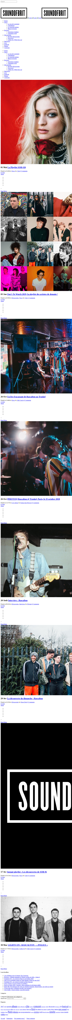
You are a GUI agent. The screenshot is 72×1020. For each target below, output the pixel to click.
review (36, 1012)
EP (61, 1006)
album (14, 1006)
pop (20, 1012)
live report (43, 1009)
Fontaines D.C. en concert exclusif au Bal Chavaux (18, 982)
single (52, 1012)
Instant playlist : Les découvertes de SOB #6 (27, 872)
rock (40, 1012)
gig (12, 1009)
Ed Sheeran (57, 1006)
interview (17, 1009)
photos (15, 1012)
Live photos (15, 503)
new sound (62, 1009)
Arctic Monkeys (21, 1006)
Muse (52, 1009)
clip (27, 1006)
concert (37, 1006)
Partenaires (9, 1018)
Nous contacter (31, 1018)
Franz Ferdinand (7, 1009)
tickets (62, 1012)
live (33, 1009)
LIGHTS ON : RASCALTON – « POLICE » (28, 945)
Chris (18, 171)
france (2, 1009)
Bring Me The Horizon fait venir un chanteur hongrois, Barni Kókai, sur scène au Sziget (28, 986)
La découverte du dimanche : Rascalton (25, 698)
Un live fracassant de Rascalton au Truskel (26, 397)
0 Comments (23, 171)
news (56, 1009)
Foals (70, 1006)
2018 (5, 1006)
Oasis (6, 1012)
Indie (14, 1009)
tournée (66, 1012)
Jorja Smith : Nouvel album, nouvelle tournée (16, 990)
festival (65, 1006)
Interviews (22, 604)
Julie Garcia (20, 400)
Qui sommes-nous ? (19, 1018)
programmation (26, 1012)
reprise (32, 1012)
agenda (9, 1006)
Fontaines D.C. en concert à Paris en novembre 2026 (18, 979)
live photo (38, 1009)
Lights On (22, 948)
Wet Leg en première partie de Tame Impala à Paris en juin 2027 (22, 980)
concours (43, 1006)
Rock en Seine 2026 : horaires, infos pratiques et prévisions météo (22, 985)
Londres (49, 1009)
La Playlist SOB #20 (17, 167)
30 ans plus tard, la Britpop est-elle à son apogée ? (18, 988)
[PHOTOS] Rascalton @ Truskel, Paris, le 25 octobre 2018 (33, 499)
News (13, 171)
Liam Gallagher (23, 1009)
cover (47, 1006)
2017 (2, 1006)
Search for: (4, 998)
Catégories (4, 996)
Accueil (3, 1018)
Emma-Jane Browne (26, 503)
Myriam (29, 604)
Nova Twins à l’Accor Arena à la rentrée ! (15, 983)
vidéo (3, 1014)
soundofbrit (58, 1012)
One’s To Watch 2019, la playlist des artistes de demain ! (32, 294)
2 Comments (31, 298)
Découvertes (15, 298)
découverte (52, 1006)
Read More (4, 191)
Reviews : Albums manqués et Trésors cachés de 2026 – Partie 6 (22, 977)
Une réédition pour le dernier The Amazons (16, 975)
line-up (29, 1009)
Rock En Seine (46, 1012)
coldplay (31, 1006)
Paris (10, 1012)
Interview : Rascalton (17, 600)
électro (6, 1014)
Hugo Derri (24, 702)
